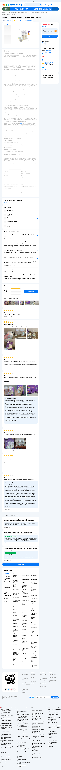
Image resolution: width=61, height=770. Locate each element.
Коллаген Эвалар (34, 627)
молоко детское (25, 609)
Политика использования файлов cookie (24, 687)
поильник (15, 584)
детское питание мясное (25, 651)
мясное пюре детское (33, 590)
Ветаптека (51, 681)
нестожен (15, 615)
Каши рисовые (16, 663)
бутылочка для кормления (16, 594)
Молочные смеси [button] (7, 589)
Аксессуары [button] (6, 573)
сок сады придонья (16, 631)
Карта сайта (24, 692)
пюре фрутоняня (34, 575)
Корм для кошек (52, 675)
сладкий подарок (34, 596)
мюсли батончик (34, 605)
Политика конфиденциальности (26, 684)
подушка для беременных (15, 581)
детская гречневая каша (25, 576)
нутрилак (15, 609)
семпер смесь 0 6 (16, 614)
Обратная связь (24, 690)
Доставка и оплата (25, 674)
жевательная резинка (33, 610)
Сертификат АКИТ (25, 689)
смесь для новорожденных (16, 630)
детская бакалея (16, 597)
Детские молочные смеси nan (16, 617)
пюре (32, 580)
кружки (14, 648)
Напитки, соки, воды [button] (7, 579)
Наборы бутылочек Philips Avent (9, 14)
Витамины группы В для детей (34, 647)
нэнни (23, 601)
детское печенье (34, 595)
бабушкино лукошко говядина (34, 583)
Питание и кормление (11, 12)
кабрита (14, 608)
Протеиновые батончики (33, 623)
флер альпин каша (25, 579)
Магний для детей (34, 655)
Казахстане (13, 699)
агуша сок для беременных (16, 634)
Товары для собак (52, 677)
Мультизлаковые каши (16, 661)
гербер (23, 664)
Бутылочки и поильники (23, 12)
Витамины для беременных (33, 641)
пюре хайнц (24, 658)
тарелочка (15, 646)
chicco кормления (25, 621)
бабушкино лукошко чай (15, 642)
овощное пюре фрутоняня (25, 644)
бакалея (14, 598)
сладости (32, 608)
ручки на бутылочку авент (16, 645)
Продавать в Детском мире (25, 676)
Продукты (24, 633)
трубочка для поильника (15, 578)
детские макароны (16, 595)
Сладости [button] (6, 597)
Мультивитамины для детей (34, 666)
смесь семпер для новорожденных (16, 601)
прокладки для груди (16, 591)
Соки (23, 636)
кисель (23, 638)
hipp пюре (24, 660)
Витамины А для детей (34, 652)
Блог (41, 685)
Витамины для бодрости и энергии (33, 637)
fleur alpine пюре (25, 657)
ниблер (14, 582)
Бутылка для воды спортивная (34, 614)
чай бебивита (15, 640)
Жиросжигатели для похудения (34, 620)
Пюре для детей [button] (7, 595)
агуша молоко (24, 608)
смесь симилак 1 (16, 611)
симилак (15, 623)
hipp (23, 614)
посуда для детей (16, 649)
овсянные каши (16, 666)
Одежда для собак (52, 680)
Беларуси (17, 699)
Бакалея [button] (5, 575)
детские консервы (25, 635)
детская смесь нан (25, 612)
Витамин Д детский (34, 635)
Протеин (32, 615)
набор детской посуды (16, 576)
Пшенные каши (16, 664)
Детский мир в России (6, 699)
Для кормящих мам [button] (7, 583)
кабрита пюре (24, 661)
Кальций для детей (34, 653)
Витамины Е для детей (34, 663)
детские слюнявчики (15, 574)
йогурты (23, 624)
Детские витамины (34, 633)
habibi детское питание (33, 577)
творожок (24, 629)
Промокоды (24, 682)
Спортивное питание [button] (6, 599)
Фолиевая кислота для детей (34, 649)
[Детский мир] (12, 5)
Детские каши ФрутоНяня (24, 586)
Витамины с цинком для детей (34, 657)
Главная (3, 12)
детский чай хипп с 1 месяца (17, 638)
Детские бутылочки (35, 12)
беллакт (14, 621)
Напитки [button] (5, 590)
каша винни (24, 582)
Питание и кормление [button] (6, 593)
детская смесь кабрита (24, 616)
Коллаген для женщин (33, 632)
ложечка (15, 651)
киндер (14, 612)
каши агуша (24, 583)
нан (14, 605)
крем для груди (16, 589)
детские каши (24, 587)
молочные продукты (24, 606)
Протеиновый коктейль (33, 618)
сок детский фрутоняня (15, 636)
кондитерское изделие (33, 602)
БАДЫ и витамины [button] (6, 602)
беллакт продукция (16, 606)
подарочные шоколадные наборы (33, 592)
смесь (14, 627)
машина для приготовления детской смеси (25, 590)
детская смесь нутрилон (16, 620)
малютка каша (24, 580)
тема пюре (24, 663)
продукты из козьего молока (25, 593)
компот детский (25, 639)
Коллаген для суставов (33, 629)
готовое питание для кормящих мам (16, 656)
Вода (23, 627)
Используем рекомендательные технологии (10, 698)
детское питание (25, 620)
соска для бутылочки (15, 586)
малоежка (24, 626)
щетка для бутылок (16, 588)
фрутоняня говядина (33, 588)
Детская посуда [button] (7, 581)
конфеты (32, 603)
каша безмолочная (25, 596)
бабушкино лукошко (33, 574)
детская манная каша (25, 574)
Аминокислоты (33, 624)
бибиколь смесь (16, 626)
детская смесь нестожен (16, 603)
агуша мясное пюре (33, 585)
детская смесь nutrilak (24, 618)
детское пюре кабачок (24, 647)
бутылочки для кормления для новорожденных (16, 653)
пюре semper (24, 655)
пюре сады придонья (24, 654)
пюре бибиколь (34, 579)
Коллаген (32, 626)
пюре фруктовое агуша (25, 649)
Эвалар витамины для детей (34, 643)
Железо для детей (34, 659)
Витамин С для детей (33, 661)
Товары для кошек (52, 674)
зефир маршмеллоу (34, 598)
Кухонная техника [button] (7, 587)
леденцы (32, 612)
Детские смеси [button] (7, 576)
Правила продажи (25, 680)
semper (23, 611)
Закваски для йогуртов (24, 642)
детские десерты (34, 606)
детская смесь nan (25, 600)
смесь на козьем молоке (25, 604)
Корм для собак (52, 678)
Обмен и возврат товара (25, 679)
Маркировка (8, 202)
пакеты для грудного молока (25, 598)
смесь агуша (15, 624)
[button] (55, 9)
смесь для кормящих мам (16, 659)
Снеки (23, 632)
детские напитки (25, 623)
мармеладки (33, 599)
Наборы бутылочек (45, 12)
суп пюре (24, 630)
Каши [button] (5, 585)
